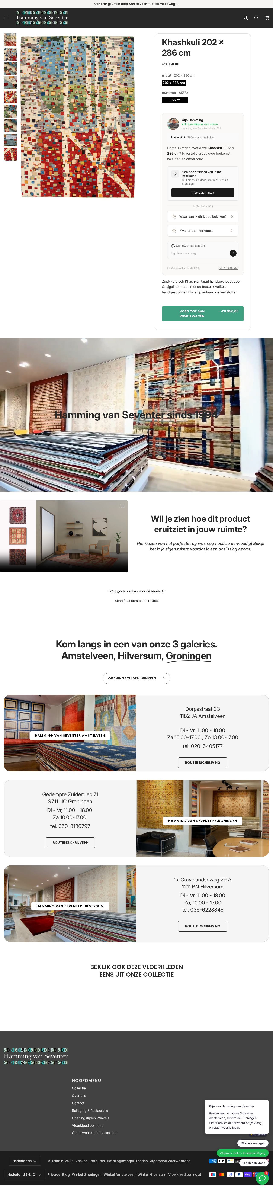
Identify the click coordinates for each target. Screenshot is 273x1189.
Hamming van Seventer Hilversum (70, 906)
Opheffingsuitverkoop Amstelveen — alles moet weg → (136, 4)
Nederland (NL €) (22, 1174)
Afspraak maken (203, 192)
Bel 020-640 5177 (228, 268)
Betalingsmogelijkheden (127, 1161)
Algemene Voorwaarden (170, 1161)
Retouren (97, 1161)
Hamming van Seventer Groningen (202, 821)
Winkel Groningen (87, 1174)
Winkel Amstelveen (119, 1174)
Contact (78, 1103)
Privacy (54, 1174)
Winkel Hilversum (152, 1174)
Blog (66, 1174)
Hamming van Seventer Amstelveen (70, 735)
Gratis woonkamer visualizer (94, 1133)
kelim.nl (57, 1161)
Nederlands (22, 1161)
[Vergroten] (127, 42)
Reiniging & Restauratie (90, 1111)
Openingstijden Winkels (90, 1118)
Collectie (79, 1088)
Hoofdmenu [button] (86, 1080)
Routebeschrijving (202, 762)
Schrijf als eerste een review (136, 601)
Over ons (79, 1096)
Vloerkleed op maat (87, 1126)
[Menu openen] (10, 18)
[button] (136, 600)
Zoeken (82, 1161)
